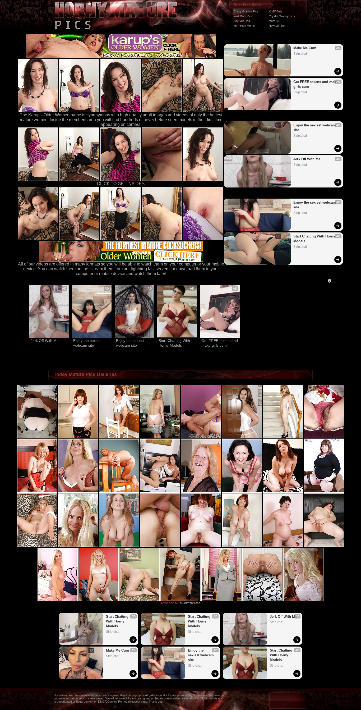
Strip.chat (300, 54)
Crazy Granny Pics (246, 11)
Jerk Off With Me (306, 159)
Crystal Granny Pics (282, 16)
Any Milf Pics (242, 20)
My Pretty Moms (244, 25)
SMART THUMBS (190, 603)
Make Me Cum (304, 48)
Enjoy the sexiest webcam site (315, 127)
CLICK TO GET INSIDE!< (121, 183)
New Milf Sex (277, 25)
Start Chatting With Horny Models (314, 238)
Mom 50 (274, 20)
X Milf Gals (276, 11)
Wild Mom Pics (243, 16)
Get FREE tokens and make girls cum (315, 84)
